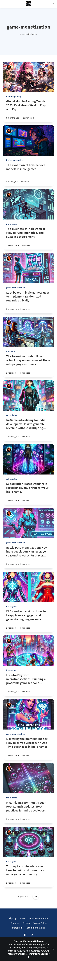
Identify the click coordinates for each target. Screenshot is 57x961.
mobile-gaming (13, 96)
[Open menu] (4, 4)
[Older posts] (36, 896)
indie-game (11, 224)
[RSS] (32, 935)
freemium (11, 351)
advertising (11, 415)
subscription (12, 479)
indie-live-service (14, 160)
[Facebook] (25, 935)
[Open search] (53, 4)
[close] (53, 949)
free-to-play (11, 670)
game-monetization (15, 287)
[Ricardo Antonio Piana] (9, 67)
